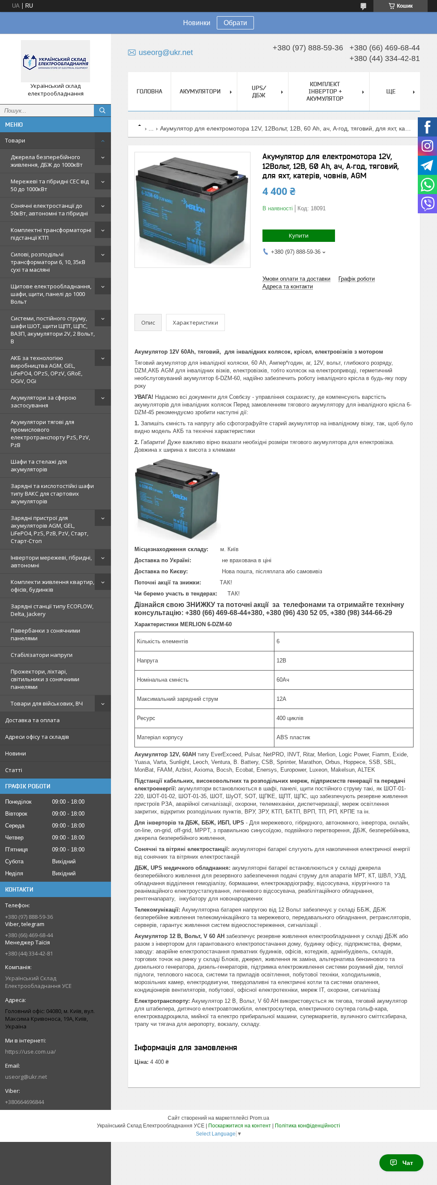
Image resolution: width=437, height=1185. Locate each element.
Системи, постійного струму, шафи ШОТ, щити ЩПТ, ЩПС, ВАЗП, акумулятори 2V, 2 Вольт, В (53, 329)
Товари (15, 140)
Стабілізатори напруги (42, 655)
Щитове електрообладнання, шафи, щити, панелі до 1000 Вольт (51, 293)
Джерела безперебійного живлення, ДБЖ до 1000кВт (47, 160)
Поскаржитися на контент (239, 1126)
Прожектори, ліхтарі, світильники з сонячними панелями (45, 679)
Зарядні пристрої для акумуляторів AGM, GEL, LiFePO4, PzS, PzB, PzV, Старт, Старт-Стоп (49, 529)
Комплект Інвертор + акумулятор (325, 91)
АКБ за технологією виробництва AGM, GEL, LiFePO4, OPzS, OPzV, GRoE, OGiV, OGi (46, 369)
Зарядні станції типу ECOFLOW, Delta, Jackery (52, 610)
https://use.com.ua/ (30, 1051)
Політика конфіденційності (307, 1126)
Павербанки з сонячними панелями (45, 634)
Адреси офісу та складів (37, 737)
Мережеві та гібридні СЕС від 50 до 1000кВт (50, 185)
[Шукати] (102, 110)
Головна (149, 91)
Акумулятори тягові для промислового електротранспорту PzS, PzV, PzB (50, 433)
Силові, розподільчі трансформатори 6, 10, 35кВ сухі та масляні (48, 261)
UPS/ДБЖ (259, 91)
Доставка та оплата (32, 720)
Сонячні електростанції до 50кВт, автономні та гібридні (49, 209)
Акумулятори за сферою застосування (43, 401)
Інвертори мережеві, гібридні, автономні (51, 561)
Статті (13, 770)
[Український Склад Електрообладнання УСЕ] (55, 61)
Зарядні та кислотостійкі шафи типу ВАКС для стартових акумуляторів (52, 493)
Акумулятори (200, 91)
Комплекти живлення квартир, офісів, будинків (52, 585)
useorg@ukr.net (26, 1076)
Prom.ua (259, 1118)
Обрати (235, 22)
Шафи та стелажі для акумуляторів (39, 465)
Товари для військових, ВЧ (47, 703)
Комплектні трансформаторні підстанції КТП (51, 233)
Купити (299, 235)
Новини (15, 753)
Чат (407, 1162)
